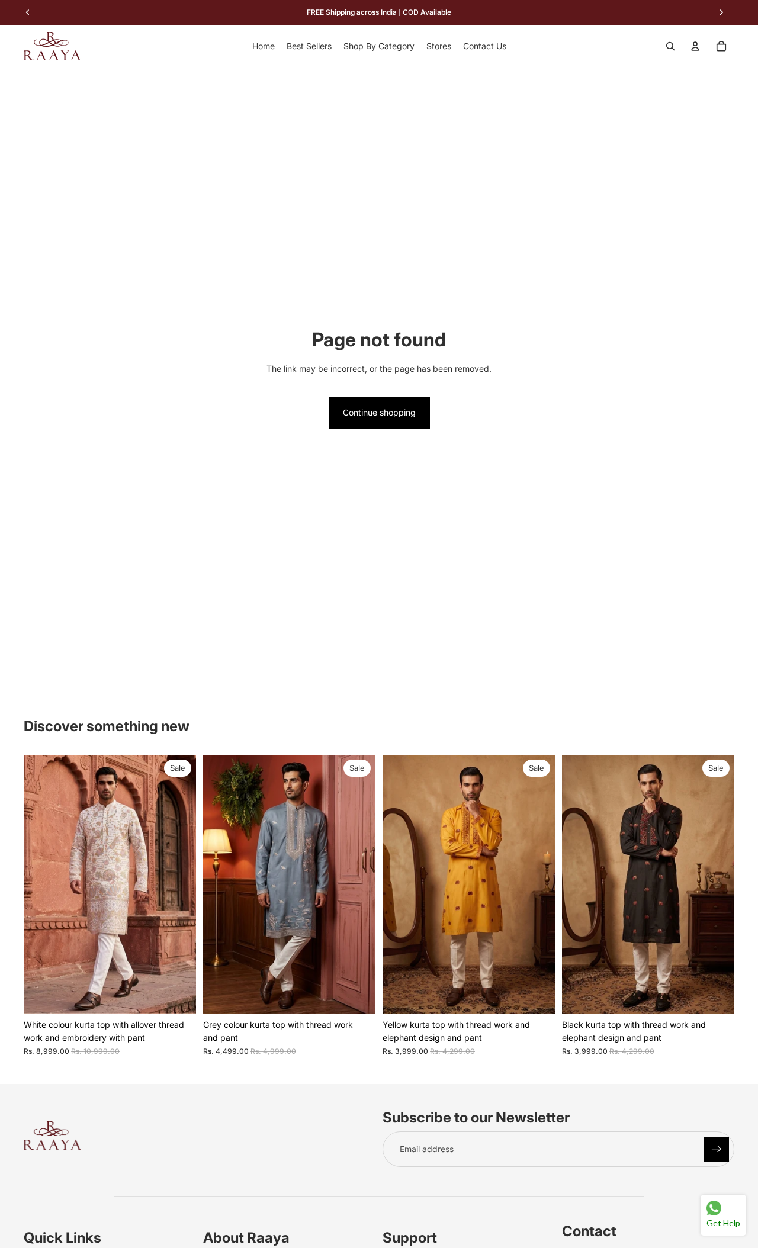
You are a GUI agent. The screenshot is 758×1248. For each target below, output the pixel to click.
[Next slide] (178, 884)
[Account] (695, 46)
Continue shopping (379, 412)
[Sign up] (716, 1149)
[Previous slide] (41, 884)
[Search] (670, 46)
